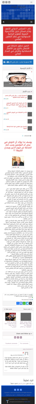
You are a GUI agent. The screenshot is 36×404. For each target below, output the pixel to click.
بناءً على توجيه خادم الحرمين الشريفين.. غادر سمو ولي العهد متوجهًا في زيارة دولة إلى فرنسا (16, 105)
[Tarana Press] (7, 402)
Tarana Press (18, 399)
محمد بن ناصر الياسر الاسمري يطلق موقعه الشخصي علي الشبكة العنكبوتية (20, 84)
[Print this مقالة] (18, 167)
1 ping (25, 349)
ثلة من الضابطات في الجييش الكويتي (17, 112)
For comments (24, 343)
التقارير (29, 298)
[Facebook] (6, 2)
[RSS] (3, 2)
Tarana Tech (27, 402)
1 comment (30, 349)
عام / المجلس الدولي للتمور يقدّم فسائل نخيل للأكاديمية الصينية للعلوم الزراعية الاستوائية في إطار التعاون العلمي (18, 34)
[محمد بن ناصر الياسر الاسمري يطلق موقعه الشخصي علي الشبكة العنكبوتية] (18, 79)
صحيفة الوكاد (18, 6)
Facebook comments (11, 343)
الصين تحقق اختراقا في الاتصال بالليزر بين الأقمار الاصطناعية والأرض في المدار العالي (18, 50)
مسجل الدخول (22, 383)
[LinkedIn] (9, 2)
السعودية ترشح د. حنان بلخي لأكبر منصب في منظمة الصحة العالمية (16, 96)
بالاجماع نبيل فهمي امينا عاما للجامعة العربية (17, 127)
